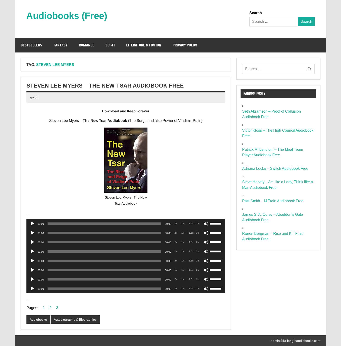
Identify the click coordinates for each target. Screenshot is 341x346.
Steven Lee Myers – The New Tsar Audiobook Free (105, 85)
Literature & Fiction (143, 45)
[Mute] (206, 223)
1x (182, 223)
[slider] (216, 223)
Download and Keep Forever (125, 111)
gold (33, 97)
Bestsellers (31, 45)
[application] (125, 223)
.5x (175, 223)
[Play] (32, 223)
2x (197, 223)
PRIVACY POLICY (185, 45)
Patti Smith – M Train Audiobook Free (272, 201)
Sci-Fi (110, 45)
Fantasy (61, 45)
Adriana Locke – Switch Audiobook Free (275, 168)
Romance (86, 45)
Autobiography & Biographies (75, 319)
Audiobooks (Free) (66, 16)
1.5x (191, 223)
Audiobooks (38, 319)
